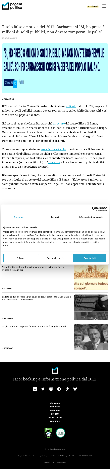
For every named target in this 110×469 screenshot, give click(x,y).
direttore (59, 123)
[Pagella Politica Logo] (12, 6)
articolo (71, 106)
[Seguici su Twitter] (43, 389)
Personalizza (53, 258)
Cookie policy (61, 463)
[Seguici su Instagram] (51, 389)
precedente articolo (53, 149)
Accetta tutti (90, 258)
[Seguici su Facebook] (35, 389)
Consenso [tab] (19, 217)
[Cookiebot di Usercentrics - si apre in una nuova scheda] (94, 209)
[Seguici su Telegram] (59, 389)
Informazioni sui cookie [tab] (91, 217)
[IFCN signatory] (49, 433)
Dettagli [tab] (55, 217)
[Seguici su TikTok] (67, 389)
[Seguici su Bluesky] (75, 389)
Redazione (9, 99)
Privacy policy (49, 463)
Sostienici (93, 6)
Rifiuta (20, 258)
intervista (54, 162)
